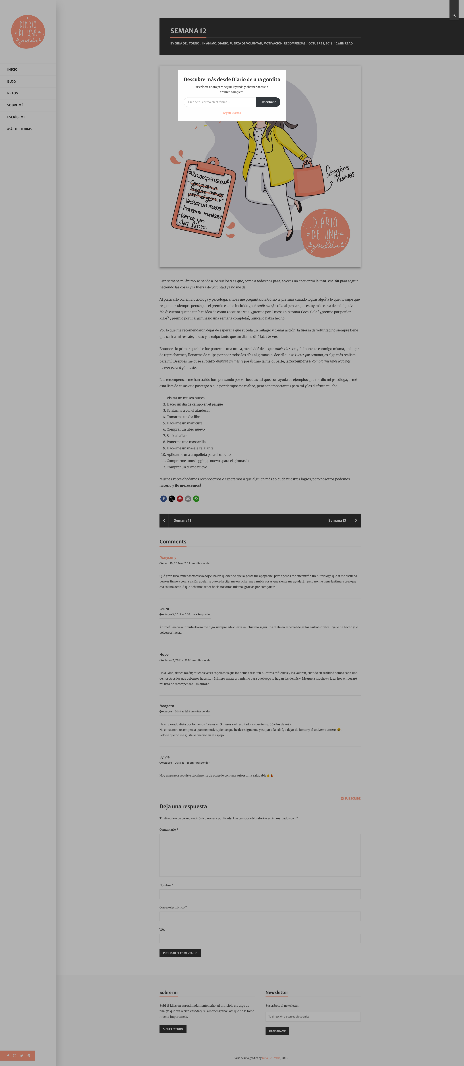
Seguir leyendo (232, 113)
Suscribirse (268, 102)
